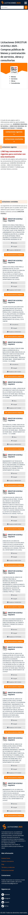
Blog (2, 864)
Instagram (7, 898)
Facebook (7, 894)
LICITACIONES (12, 3)
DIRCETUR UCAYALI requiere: (15, 220)
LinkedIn (6, 902)
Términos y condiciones (8, 867)
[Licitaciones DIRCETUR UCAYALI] (5, 220)
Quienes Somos (5, 858)
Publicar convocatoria (7, 861)
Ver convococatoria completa (14, 255)
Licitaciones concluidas (14, 139)
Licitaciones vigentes (14, 132)
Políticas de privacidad (7, 870)
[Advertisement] (14, 24)
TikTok (6, 906)
